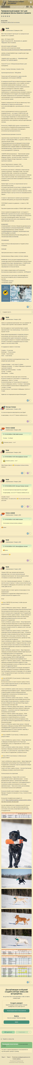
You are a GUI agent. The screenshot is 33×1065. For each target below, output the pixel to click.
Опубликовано (14, 30)
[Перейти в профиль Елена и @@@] (3, 429)
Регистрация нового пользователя (16, 1010)
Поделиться (8, 1032)
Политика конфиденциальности (21, 1057)
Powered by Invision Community (16, 1062)
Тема (8, 1057)
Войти (16, 1022)
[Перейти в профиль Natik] (3, 29)
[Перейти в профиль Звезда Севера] (3, 408)
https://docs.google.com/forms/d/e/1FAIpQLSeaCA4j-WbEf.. (16, 49)
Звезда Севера (20, 486)
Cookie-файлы (16, 1059)
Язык (3, 1057)
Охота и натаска (15, 22)
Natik (6, 20)
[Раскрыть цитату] (4, 434)
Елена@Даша (19, 456)
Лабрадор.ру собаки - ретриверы (16, 2)
